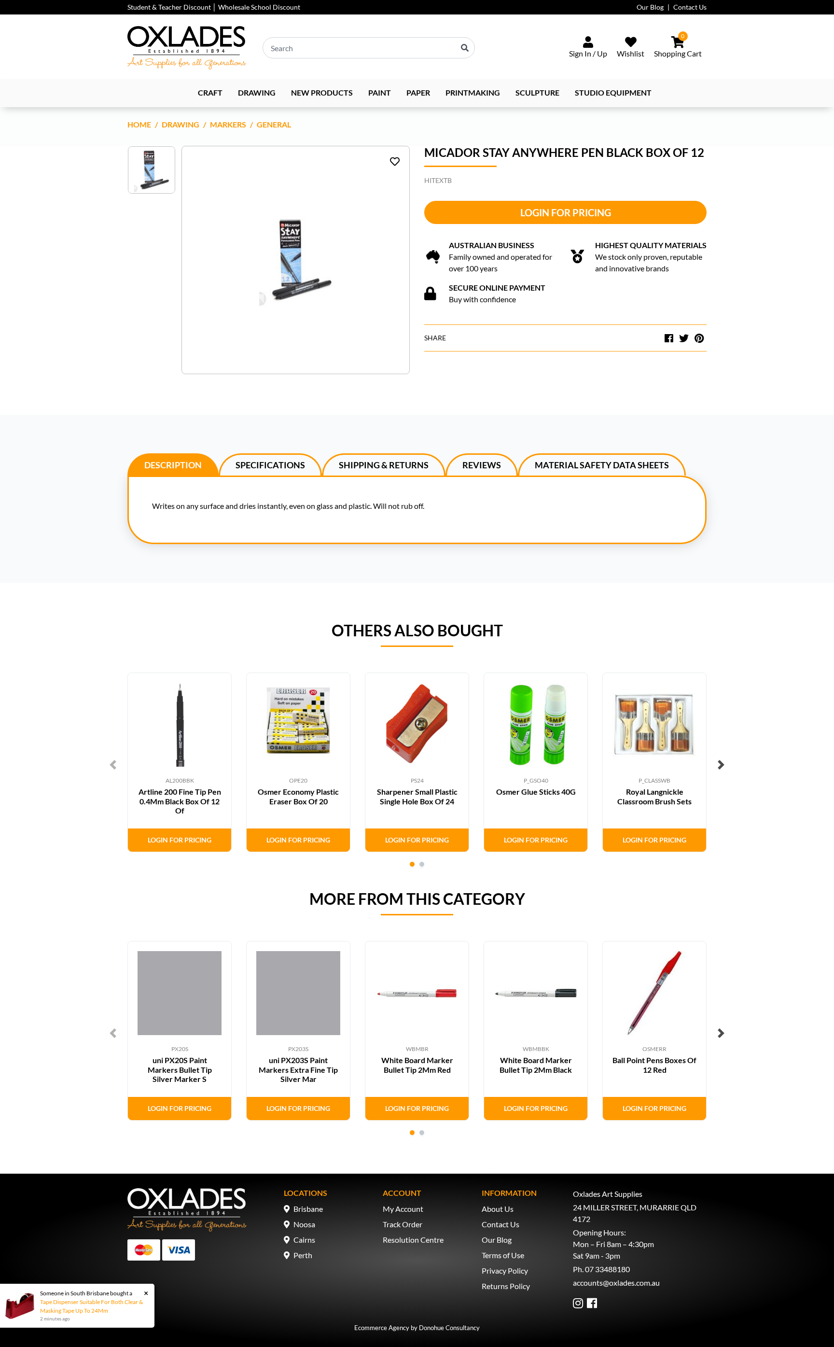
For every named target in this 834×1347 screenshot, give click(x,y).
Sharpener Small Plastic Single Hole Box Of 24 (417, 796)
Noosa (304, 1224)
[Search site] (465, 47)
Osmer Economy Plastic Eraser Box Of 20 (298, 796)
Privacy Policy (505, 1270)
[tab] (173, 464)
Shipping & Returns (384, 465)
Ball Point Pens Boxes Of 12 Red (654, 1064)
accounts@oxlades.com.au (616, 1282)
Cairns (304, 1239)
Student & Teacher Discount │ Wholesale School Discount (213, 7)
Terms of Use (503, 1255)
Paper (418, 92)
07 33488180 (607, 1269)
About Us (498, 1208)
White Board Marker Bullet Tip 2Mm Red (417, 1064)
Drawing (257, 92)
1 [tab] (412, 864)
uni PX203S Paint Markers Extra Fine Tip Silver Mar (298, 1069)
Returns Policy (506, 1286)
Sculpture (537, 92)
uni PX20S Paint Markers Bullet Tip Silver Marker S (180, 1069)
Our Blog (650, 7)
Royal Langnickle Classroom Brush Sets (654, 796)
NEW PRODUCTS (322, 92)
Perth (302, 1255)
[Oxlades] (186, 48)
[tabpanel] (179, 762)
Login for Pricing (565, 212)
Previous (113, 764)
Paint (379, 92)
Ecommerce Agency (381, 1328)
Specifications (270, 465)
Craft (210, 92)
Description (173, 465)
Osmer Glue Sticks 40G (536, 791)
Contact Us (690, 7)
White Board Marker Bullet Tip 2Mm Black (536, 1064)
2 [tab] (421, 864)
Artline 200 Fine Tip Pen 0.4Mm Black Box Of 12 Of (180, 800)
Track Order (402, 1224)
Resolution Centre (413, 1239)
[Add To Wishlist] (395, 161)
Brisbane (308, 1208)
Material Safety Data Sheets (602, 465)
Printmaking (472, 92)
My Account (403, 1208)
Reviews (481, 465)
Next (721, 764)
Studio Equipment (613, 92)
